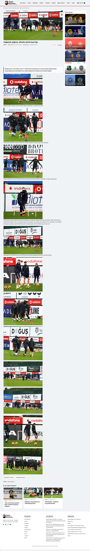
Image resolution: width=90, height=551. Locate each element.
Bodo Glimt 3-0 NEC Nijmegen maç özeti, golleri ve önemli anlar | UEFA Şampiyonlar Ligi (55, 526)
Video (68, 3)
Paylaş (60, 45)
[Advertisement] (33, 56)
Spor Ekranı (23, 3)
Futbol (29, 3)
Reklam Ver (70, 521)
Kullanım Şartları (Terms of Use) (75, 531)
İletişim (69, 523)
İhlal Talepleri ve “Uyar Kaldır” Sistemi (76, 525)
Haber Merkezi (11, 481)
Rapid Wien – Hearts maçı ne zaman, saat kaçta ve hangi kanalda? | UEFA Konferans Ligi (55, 534)
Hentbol (54, 3)
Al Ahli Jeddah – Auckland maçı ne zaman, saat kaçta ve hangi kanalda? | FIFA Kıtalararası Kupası (55, 539)
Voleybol (47, 3)
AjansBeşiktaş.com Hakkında (74, 519)
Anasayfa (6, 8)
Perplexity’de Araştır (20, 477)
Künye (69, 535)
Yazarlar (26, 535)
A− (52, 44)
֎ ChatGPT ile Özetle (9, 477)
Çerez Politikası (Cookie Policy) (74, 529)
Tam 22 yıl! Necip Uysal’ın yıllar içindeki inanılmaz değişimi (12, 504)
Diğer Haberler (61, 3)
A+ (54, 44)
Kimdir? (41, 3)
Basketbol (35, 3)
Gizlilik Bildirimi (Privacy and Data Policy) (76, 533)
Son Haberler (27, 519)
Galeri (73, 3)
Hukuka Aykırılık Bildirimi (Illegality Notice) (77, 527)
